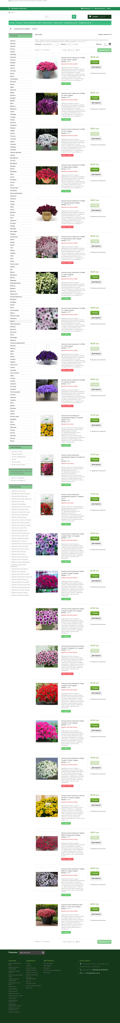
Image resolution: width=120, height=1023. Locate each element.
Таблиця (105, 45)
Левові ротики (14, 264)
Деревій (12, 405)
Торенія (12, 411)
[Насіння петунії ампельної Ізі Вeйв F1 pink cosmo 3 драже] (47, 68)
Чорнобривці (14, 79)
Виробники (15, 487)
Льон (11, 247)
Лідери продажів (31, 968)
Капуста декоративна (16, 193)
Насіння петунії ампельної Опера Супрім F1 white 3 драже (72, 759)
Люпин (12, 261)
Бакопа (12, 76)
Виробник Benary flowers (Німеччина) (21, 499)
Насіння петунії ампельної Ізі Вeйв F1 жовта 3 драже (73, 273)
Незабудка (13, 302)
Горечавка (13, 149)
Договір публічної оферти (18, 464)
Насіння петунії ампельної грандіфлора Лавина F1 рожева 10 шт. (73, 457)
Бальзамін (13, 81)
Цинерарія (13, 419)
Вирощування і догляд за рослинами (21, 472)
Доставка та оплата (17, 451)
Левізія (12, 239)
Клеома (12, 201)
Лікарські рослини (14, 993)
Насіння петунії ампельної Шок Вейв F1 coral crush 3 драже (71, 906)
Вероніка (12, 106)
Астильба (13, 70)
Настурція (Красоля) (16, 296)
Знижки (28, 963)
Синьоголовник (14, 373)
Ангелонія (13, 57)
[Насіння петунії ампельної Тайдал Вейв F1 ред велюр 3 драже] (47, 843)
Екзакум (12, 430)
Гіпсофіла (13, 139)
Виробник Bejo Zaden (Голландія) (20, 493)
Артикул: (63, 61)
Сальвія (12, 367)
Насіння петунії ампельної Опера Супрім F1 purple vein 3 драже (72, 610)
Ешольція (13, 435)
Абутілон (12, 41)
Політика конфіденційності (19, 456)
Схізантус (13, 394)
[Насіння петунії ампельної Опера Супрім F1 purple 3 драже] (47, 582)
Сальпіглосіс (14, 364)
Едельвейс (13, 427)
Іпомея (12, 177)
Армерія (12, 65)
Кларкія (12, 204)
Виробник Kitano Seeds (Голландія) (21, 525)
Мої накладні (47, 965)
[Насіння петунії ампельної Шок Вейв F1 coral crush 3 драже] (47, 915)
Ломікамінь (13, 190)
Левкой (12, 245)
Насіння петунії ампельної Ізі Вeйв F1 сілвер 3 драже (73, 309)
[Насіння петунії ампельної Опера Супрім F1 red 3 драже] (47, 694)
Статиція (12, 378)
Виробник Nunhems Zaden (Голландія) (22, 543)
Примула (12, 348)
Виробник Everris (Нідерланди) (20, 514)
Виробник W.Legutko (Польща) (20, 579)
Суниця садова (13, 989)
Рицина (12, 356)
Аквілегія (13, 46)
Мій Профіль (49, 961)
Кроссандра (13, 231)
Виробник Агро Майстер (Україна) (21, 587)
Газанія (12, 111)
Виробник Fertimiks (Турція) (19, 517)
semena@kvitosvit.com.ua (93, 973)
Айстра (12, 73)
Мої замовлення (48, 963)
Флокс (12, 403)
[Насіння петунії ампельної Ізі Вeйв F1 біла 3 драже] (47, 140)
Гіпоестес (13, 136)
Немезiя (12, 305)
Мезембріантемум (15, 283)
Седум (12, 375)
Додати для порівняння (99, 73)
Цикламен (13, 408)
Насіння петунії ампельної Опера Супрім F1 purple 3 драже (72, 572)
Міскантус (13, 291)
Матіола (12, 277)
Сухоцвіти (13, 389)
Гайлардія (13, 114)
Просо (12, 354)
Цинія (12, 422)
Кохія (11, 217)
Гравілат (12, 155)
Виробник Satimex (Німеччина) (20, 557)
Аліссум (12, 49)
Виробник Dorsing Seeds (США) (20, 509)
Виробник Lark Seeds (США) (19, 528)
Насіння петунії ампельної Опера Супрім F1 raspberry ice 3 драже (72, 647)
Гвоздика (12, 117)
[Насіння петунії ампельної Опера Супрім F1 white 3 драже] (47, 769)
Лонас (12, 258)
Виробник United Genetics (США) (20, 574)
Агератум (12, 43)
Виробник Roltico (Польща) (19, 551)
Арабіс (12, 351)
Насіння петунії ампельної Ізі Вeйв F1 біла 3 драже (73, 130)
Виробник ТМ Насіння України (20, 592)
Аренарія (12, 62)
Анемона (12, 60)
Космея (12, 215)
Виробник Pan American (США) (20, 546)
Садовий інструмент (14, 1012)
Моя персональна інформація (52, 970)
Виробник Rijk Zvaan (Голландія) (20, 549)
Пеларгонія (13, 318)
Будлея (12, 92)
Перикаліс (13, 340)
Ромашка (12, 359)
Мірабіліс (13, 288)
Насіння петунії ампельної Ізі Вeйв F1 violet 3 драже (73, 94)
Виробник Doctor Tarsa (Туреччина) (21, 506)
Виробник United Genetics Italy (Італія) (22, 577)
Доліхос (12, 168)
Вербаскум (13, 109)
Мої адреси (47, 968)
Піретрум (12, 326)
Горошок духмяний (15, 152)
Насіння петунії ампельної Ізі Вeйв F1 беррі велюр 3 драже (73, 166)
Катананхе (13, 198)
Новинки (28, 965)
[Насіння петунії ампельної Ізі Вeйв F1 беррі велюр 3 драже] (47, 175)
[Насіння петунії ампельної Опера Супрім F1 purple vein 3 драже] (47, 619)
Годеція (12, 141)
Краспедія (13, 228)
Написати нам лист (99, 8)
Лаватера (12, 234)
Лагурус (12, 242)
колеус (12, 209)
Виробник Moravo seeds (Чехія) (20, 535)
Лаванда (12, 226)
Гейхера (12, 119)
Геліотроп (13, 122)
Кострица (13, 223)
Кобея (12, 207)
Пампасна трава (14, 315)
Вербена (12, 100)
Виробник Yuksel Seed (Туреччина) (21, 584)
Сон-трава (13, 386)
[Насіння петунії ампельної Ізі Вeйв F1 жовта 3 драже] (47, 283)
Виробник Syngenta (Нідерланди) (20, 562)
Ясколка (12, 438)
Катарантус (13, 196)
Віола (11, 103)
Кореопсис (13, 220)
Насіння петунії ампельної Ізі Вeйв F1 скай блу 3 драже (73, 381)
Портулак (13, 345)
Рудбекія (12, 362)
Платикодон (13, 337)
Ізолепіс (12, 182)
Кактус (12, 185)
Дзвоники (13, 212)
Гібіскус (12, 133)
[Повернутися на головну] (10, 29)
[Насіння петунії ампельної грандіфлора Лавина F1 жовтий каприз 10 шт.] (47, 426)
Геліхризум (13, 125)
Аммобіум (13, 54)
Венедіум (13, 98)
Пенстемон (13, 332)
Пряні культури (13, 991)
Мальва (12, 272)
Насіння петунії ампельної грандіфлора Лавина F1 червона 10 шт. (72, 496)
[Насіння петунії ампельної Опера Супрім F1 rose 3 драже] (47, 731)
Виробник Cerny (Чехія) (18, 501)
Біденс (12, 87)
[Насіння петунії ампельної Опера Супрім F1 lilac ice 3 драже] (47, 544)
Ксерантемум (14, 236)
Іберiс (12, 174)
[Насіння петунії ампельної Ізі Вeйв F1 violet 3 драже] (47, 104)
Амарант (12, 51)
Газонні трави (12, 998)
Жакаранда (13, 171)
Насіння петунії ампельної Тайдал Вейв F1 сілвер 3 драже (73, 870)
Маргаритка (13, 275)
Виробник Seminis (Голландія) (20, 559)
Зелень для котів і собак (16, 995)
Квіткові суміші (14, 416)
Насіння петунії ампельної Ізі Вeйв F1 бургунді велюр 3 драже (73, 202)
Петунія (12, 321)
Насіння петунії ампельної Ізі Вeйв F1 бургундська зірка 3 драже (73, 238)
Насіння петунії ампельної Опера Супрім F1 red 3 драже (72, 684)
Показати (63, 44)
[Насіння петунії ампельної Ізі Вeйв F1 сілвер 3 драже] (47, 319)
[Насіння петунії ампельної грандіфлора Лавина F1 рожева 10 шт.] (47, 465)
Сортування (38, 44)
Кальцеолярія (14, 187)
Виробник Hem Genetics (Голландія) (21, 520)
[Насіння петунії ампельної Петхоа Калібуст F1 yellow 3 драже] (47, 806)
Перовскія (13, 329)
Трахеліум (13, 397)
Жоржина (13, 128)
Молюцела (13, 299)
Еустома (12, 432)
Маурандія (13, 280)
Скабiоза (12, 381)
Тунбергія (13, 400)
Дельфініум (13, 163)
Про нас (14, 459)
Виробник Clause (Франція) (19, 504)
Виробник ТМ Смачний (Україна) (20, 595)
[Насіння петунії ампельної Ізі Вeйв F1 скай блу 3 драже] (47, 390)
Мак (11, 269)
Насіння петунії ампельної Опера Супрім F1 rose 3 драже (72, 722)
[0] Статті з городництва (18, 478)
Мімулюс (12, 285)
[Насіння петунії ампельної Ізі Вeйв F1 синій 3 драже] (47, 354)
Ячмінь (12, 441)
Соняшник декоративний (17, 343)
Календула (13, 179)
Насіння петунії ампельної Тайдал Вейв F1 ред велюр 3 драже (73, 834)
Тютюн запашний (15, 392)
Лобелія (12, 250)
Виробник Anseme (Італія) (19, 491)
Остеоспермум (14, 310)
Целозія (12, 413)
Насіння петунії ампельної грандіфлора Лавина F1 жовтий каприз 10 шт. (72, 418)
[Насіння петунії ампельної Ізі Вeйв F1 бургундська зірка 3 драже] (47, 247)
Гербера (12, 130)
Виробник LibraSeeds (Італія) (19, 530)
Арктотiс (12, 68)
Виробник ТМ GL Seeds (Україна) (20, 590)
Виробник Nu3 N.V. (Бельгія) (19, 541)
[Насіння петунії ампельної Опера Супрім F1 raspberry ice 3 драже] (47, 657)
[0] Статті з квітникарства (18, 480)
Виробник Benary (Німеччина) (19, 496)
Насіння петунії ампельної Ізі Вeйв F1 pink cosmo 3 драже (73, 58)
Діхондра (12, 166)
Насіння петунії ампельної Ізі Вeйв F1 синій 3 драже (73, 345)
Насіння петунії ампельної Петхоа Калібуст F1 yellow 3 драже (72, 797)
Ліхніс (12, 256)
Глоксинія (13, 144)
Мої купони (47, 972)
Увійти (109, 8)
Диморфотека (14, 158)
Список (109, 45)
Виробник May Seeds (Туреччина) (21, 533)
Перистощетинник (15, 324)
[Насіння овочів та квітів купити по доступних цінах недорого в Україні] (60, 3)
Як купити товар (16, 462)
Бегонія (12, 84)
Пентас (12, 334)
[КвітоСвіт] (25, 15)
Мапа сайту (29, 987)
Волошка (12, 95)
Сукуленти (13, 383)
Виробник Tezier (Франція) (19, 571)
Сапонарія (13, 370)
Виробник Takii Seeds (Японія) (20, 569)
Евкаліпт (12, 424)
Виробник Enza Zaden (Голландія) (21, 512)
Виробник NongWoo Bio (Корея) (20, 538)
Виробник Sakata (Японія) (18, 554)
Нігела (12, 307)
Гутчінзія (12, 160)
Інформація (15, 447)
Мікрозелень (12, 986)
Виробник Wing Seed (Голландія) (20, 582)
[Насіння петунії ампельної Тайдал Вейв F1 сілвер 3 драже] (47, 879)
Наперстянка (13, 294)
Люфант (12, 266)
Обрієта (12, 313)
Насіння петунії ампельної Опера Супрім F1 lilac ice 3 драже (72, 535)
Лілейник (12, 253)
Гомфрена (13, 147)
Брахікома (13, 90)
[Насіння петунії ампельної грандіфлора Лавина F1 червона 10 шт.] (47, 505)
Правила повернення (17, 454)
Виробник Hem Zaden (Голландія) (21, 522)
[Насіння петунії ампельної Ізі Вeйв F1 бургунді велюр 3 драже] (47, 211)
